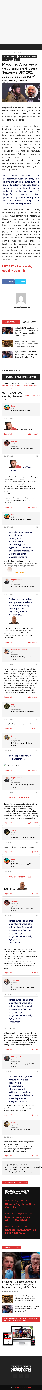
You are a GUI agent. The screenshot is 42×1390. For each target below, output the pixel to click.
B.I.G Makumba (16, 1057)
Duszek (13, 830)
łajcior (13, 1122)
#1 (37, 418)
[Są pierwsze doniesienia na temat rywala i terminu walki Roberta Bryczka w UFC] (7, 354)
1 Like (35, 894)
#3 (37, 527)
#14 (37, 1137)
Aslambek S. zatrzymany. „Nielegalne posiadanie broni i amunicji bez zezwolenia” (27, 343)
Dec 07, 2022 (8, 418)
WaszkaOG (15, 441)
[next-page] (7, 362)
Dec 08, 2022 (8, 1137)
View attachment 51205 (20, 797)
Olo (12, 736)
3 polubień (34, 642)
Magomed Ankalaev (27, 56)
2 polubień (34, 434)
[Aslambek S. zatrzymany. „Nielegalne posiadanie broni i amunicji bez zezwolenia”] (7, 344)
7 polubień (34, 770)
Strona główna (6, 52)
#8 (37, 792)
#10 (37, 871)
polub (35, 728)
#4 (37, 594)
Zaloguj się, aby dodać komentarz (21, 377)
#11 (37, 916)
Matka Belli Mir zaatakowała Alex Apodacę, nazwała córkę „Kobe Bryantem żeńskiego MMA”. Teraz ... (21, 1284)
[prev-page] (3, 362)
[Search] (39, 47)
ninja (13, 705)
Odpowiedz (8, 434)
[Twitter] (26, 311)
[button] (3, 47)
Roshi (13, 406)
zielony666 (15, 980)
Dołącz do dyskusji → (32, 395)
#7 (37, 750)
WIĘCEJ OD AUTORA (29, 322)
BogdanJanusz (16, 580)
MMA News (8, 60)
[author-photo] (21, 304)
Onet (17, 60)
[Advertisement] (21, 22)
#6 (37, 719)
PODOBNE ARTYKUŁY (11, 322)
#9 (37, 842)
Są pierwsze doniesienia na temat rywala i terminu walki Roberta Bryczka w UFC (26, 354)
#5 (37, 664)
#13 (37, 1071)
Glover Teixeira (17, 52)
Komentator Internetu (19, 650)
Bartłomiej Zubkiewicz (17, 80)
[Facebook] (16, 311)
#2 (37, 456)
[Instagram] (21, 311)
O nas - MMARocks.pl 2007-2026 (22, 1387)
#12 (37, 995)
